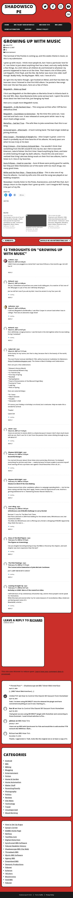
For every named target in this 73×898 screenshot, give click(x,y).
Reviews (8, 797)
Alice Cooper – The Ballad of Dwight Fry (20, 137)
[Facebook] (53, 6)
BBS (6, 764)
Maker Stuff (10, 785)
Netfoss (8, 834)
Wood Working (11, 813)
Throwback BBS (11, 852)
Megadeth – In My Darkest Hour (17, 107)
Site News (9, 800)
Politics (8, 794)
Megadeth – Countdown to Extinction (19, 114)
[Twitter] (45, 6)
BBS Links (58, 25)
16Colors (9, 873)
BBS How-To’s (44, 25)
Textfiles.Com (11, 837)
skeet (10, 429)
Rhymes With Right (15, 452)
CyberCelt (12, 349)
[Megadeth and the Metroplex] (36, 220)
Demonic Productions (14, 864)
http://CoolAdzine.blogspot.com (19, 361)
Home (7, 25)
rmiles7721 (8, 45)
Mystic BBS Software (14, 855)
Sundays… (8, 240)
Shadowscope (19, 9)
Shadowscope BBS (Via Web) (17, 849)
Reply (10, 272)
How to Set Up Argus (14, 824)
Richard (11, 281)
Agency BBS (10, 858)
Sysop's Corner (11, 827)
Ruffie (41, 895)
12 (6, 50)
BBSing (8, 767)
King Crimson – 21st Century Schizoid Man (21, 146)
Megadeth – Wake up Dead (14, 89)
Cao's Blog (12, 507)
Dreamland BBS (12, 861)
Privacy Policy (42, 29)
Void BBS (9, 879)
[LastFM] (68, 14)
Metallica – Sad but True (13, 123)
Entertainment (10, 52)
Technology (10, 804)
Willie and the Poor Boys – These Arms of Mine (23, 172)
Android (8, 761)
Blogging (9, 770)
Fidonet (8, 867)
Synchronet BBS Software (16, 843)
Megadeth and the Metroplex (34, 227)
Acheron (8, 870)
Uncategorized (11, 810)
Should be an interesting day (54, 240)
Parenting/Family (12, 788)
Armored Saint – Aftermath (15, 130)
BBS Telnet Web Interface (24, 25)
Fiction (8, 776)
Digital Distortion (12, 840)
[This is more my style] (59, 222)
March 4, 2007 (9, 47)
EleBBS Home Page (13, 831)
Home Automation (12, 29)
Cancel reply (8, 622)
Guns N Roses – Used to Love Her (17, 163)
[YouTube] (68, 6)
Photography (10, 791)
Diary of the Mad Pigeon (17, 538)
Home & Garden (12, 779)
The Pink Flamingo (15, 563)
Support (28, 29)
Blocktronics (10, 876)
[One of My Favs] (14, 222)
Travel (8, 807)
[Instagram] (61, 6)
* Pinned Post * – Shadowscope (22, 685)
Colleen (11, 260)
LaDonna (11, 306)
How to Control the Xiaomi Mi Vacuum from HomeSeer (44, 696)
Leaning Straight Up (15, 586)
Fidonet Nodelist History (15, 846)
